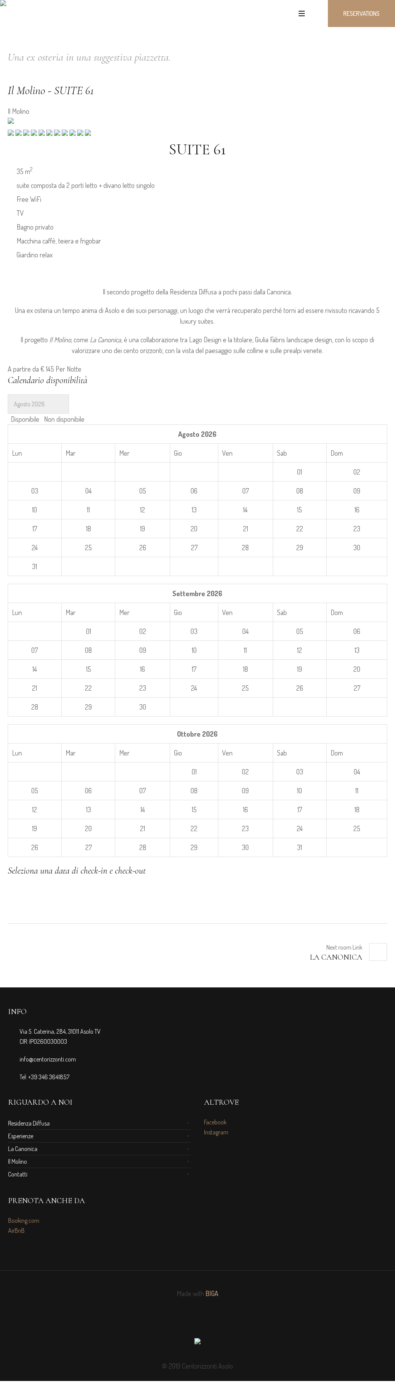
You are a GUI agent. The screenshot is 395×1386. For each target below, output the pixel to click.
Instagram (216, 1132)
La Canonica (336, 957)
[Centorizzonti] (197, 1343)
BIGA (212, 1293)
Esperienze (20, 1136)
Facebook (215, 1122)
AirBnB (16, 1230)
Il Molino (17, 1161)
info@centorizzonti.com (48, 1059)
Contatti (17, 1174)
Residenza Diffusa (29, 1123)
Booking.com (23, 1220)
